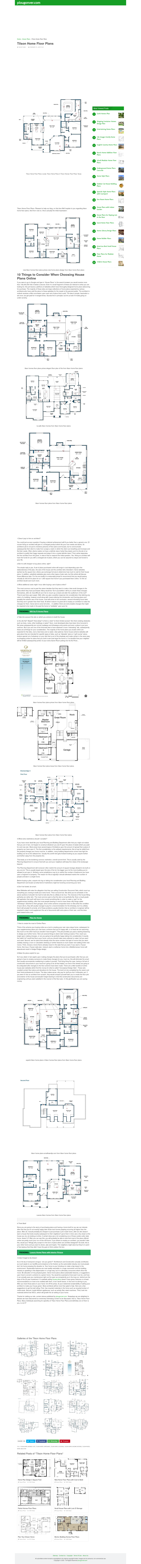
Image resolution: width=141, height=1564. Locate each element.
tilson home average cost (27, 1446)
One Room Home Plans (105, 199)
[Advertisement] (70, 22)
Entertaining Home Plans (106, 129)
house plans (57, 1279)
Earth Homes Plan (103, 114)
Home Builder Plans (104, 238)
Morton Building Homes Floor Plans (67, 1537)
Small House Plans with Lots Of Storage (68, 1508)
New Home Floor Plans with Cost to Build (69, 1480)
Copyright (69, 1555)
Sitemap (55, 1555)
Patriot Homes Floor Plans (27, 1508)
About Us (85, 1555)
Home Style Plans (103, 176)
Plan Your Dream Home (26, 1537)
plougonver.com (28, 3)
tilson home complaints (43, 1446)
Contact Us (62, 1555)
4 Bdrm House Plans (104, 262)
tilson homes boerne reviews (73, 1446)
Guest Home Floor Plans (105, 223)
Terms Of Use (78, 1555)
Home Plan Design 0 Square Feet (29, 1480)
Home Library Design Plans (106, 231)
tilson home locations (57, 1446)
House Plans (22, 47)
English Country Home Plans (107, 145)
